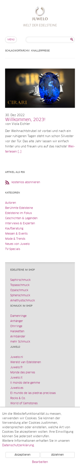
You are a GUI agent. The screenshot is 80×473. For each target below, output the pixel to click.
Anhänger (16, 321)
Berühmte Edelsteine (19, 208)
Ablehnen (57, 455)
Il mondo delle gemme (25, 383)
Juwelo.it (16, 377)
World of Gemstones (24, 403)
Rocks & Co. (18, 398)
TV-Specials (12, 249)
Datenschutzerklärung (18, 445)
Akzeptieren (23, 455)
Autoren (10, 203)
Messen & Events (16, 233)
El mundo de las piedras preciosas (33, 393)
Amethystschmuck (22, 300)
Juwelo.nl (16, 357)
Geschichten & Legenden (21, 218)
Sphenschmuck (20, 295)
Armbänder (17, 336)
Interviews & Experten (20, 223)
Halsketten (17, 331)
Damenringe (18, 316)
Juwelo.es (16, 388)
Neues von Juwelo (17, 244)
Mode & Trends (15, 239)
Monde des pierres (22, 372)
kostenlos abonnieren (26, 182)
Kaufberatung (14, 228)
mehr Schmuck (20, 341)
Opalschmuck (19, 290)
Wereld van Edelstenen (25, 362)
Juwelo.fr (16, 367)
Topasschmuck (19, 285)
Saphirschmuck (20, 280)
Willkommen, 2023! (25, 120)
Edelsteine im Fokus (18, 213)
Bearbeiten (40, 462)
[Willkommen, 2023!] (40, 112)
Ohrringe (16, 326)
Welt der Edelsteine (40, 14)
